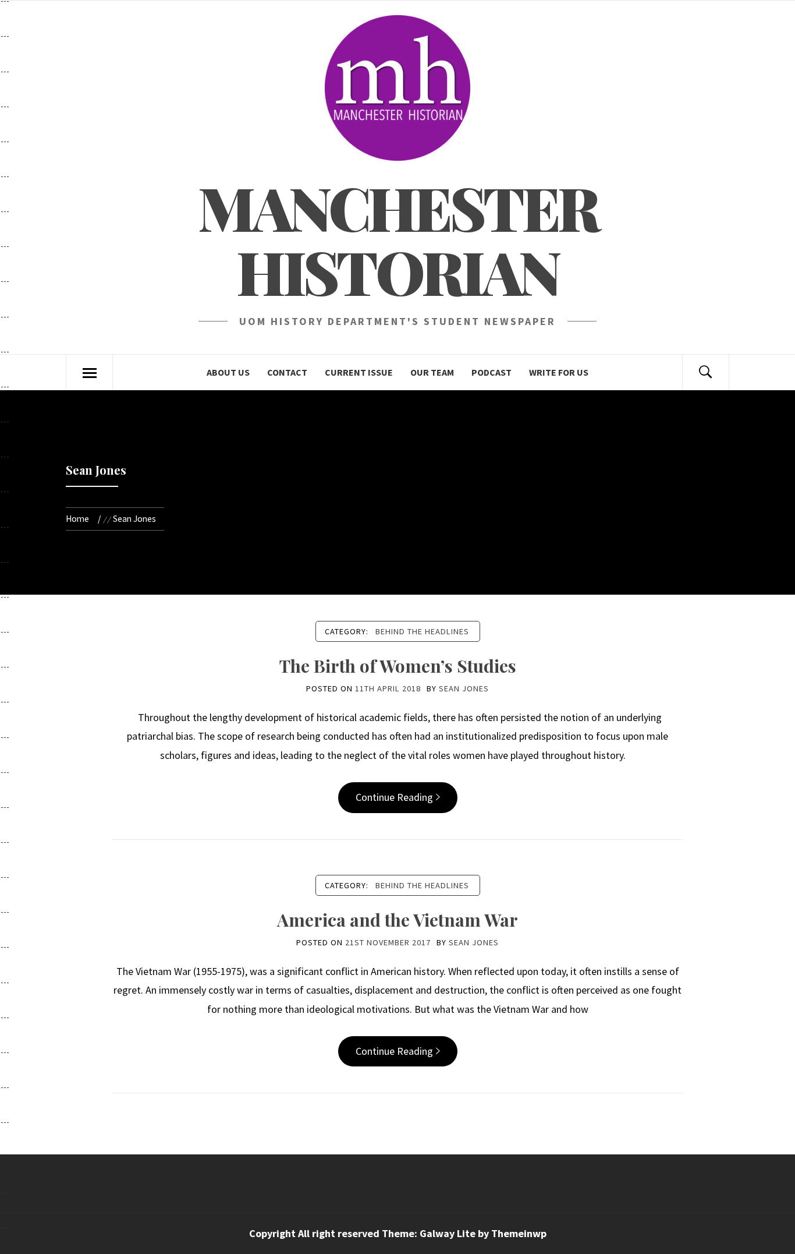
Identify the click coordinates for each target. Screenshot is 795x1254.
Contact (287, 372)
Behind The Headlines (422, 631)
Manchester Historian (398, 239)
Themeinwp (518, 1233)
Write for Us (558, 372)
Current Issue (359, 372)
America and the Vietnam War (397, 919)
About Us (228, 372)
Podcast (491, 372)
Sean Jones (464, 688)
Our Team (432, 372)
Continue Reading (394, 797)
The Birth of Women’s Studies (397, 665)
